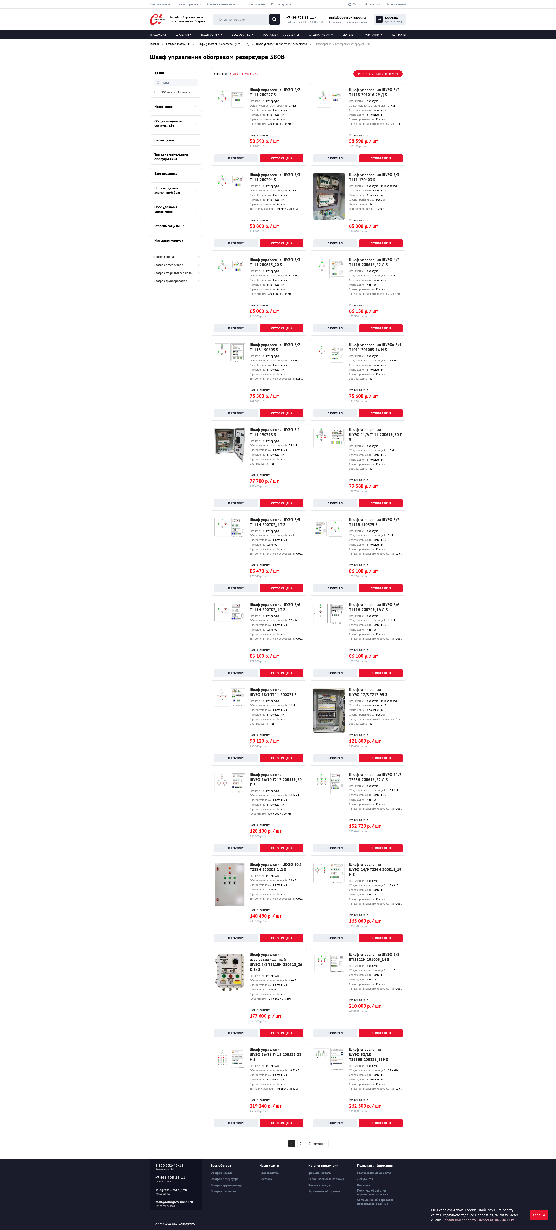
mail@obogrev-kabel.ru (347, 17)
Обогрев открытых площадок (173, 273)
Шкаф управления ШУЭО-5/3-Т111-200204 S (275, 177)
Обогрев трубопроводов (170, 281)
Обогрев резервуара (224, 1179)
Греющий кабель (160, 4)
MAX (176, 1190)
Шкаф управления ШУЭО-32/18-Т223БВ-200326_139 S (368, 1054)
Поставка (266, 1179)
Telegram (162, 1190)
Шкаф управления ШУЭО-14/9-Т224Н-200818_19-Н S (376, 869)
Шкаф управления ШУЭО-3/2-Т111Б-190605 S (275, 347)
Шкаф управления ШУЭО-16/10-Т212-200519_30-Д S (276, 779)
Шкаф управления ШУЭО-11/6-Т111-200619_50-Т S (375, 434)
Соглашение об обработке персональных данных (375, 1202)
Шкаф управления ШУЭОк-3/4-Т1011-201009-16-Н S (376, 347)
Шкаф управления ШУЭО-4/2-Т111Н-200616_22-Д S (375, 262)
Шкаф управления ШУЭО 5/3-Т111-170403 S (374, 177)
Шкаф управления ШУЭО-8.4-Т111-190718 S (275, 432)
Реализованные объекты (281, 35)
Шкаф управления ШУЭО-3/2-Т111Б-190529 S (375, 522)
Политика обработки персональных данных (372, 1192)
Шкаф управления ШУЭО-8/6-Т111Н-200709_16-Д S (375, 607)
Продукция (158, 35)
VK (185, 1190)
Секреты (348, 35)
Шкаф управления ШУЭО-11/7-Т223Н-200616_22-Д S (376, 777)
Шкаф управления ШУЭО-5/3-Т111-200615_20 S (275, 262)
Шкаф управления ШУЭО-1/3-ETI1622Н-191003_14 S (375, 957)
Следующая (317, 1143)
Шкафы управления (189, 4)
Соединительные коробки (223, 4)
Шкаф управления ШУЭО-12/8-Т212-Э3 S (368, 692)
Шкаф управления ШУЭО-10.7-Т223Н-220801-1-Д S (276, 867)
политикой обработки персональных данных (479, 1220)
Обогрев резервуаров (168, 265)
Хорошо (539, 1215)
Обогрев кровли (164, 257)
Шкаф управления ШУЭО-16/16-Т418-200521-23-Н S (276, 1054)
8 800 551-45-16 (169, 1165)
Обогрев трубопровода (226, 1185)
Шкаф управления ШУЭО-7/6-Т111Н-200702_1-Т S (275, 607)
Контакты (399, 35)
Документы (365, 1179)
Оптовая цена (281, 158)
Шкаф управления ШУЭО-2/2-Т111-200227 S (275, 92)
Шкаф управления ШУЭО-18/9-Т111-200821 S (273, 692)
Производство (269, 1173)
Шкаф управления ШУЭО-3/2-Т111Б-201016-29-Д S (375, 92)
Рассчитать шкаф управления (378, 74)
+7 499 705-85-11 (300, 17)
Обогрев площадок (224, 1191)
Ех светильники (255, 4)
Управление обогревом (324, 1191)
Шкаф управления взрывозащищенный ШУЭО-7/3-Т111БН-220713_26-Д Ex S (276, 962)
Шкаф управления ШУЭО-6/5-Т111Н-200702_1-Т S (275, 522)
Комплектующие (281, 4)
